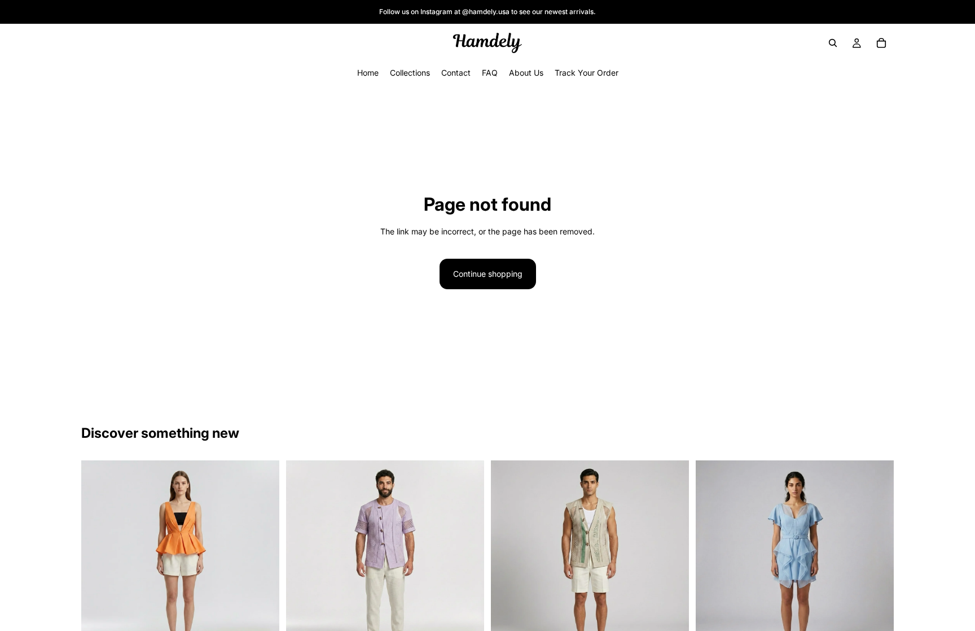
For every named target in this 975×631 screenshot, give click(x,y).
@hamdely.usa (486, 11)
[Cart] (881, 43)
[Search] (832, 43)
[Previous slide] (98, 559)
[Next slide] (262, 559)
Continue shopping (487, 273)
